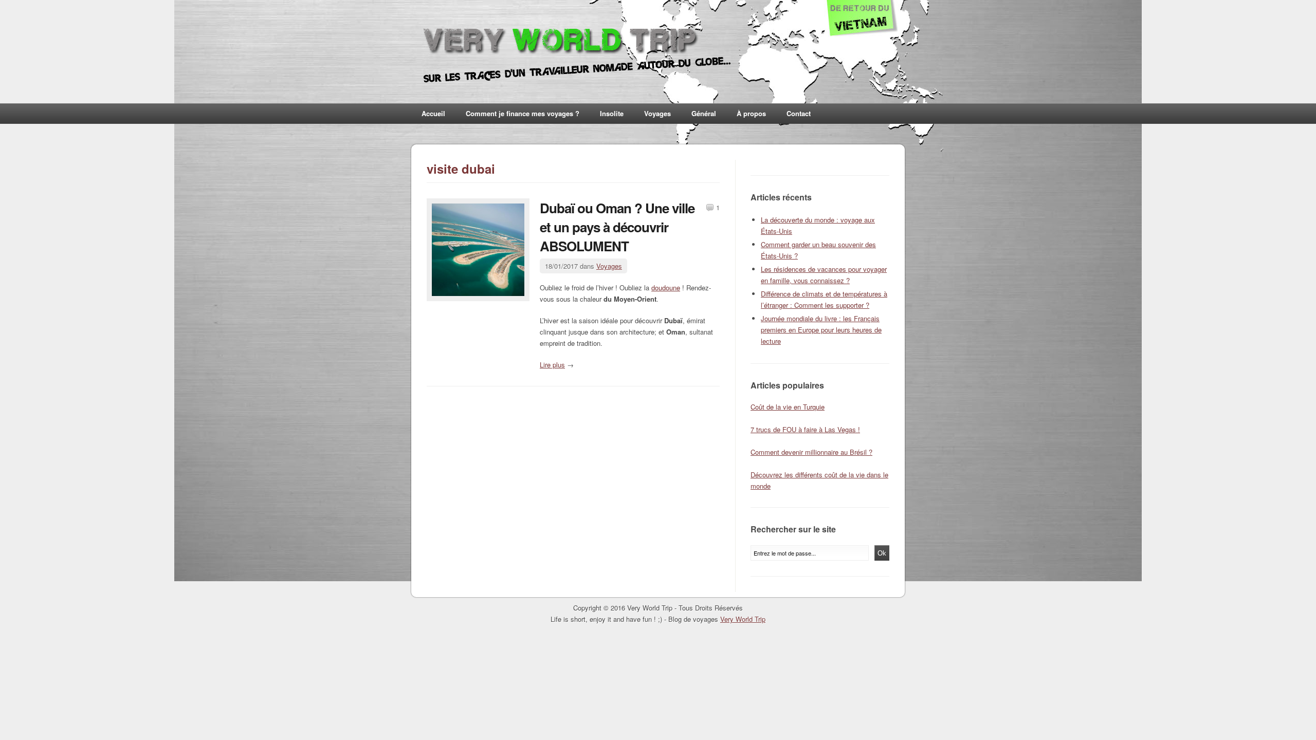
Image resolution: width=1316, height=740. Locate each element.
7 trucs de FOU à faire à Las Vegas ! (805, 429)
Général (703, 113)
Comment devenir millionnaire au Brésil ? (811, 452)
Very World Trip (742, 619)
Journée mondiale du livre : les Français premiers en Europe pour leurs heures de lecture (821, 329)
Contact (799, 113)
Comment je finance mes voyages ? (522, 113)
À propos (751, 113)
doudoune (665, 287)
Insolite (612, 113)
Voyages (657, 113)
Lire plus (552, 364)
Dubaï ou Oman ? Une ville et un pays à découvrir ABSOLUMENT (617, 226)
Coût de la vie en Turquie (788, 407)
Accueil (433, 113)
